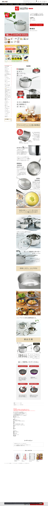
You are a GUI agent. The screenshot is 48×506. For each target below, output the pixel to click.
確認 (40, 503)
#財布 (28, 2)
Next (28, 24)
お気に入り (42, 22)
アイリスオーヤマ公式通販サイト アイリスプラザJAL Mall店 (37, 14)
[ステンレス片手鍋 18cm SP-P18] (16, 24)
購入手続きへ (41, 24)
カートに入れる (34, 24)
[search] (36, 1)
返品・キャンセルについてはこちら (33, 30)
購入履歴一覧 (18, 445)
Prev (5, 24)
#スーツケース (34, 2)
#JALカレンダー (31, 2)
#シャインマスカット (25, 2)
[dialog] (23, 503)
